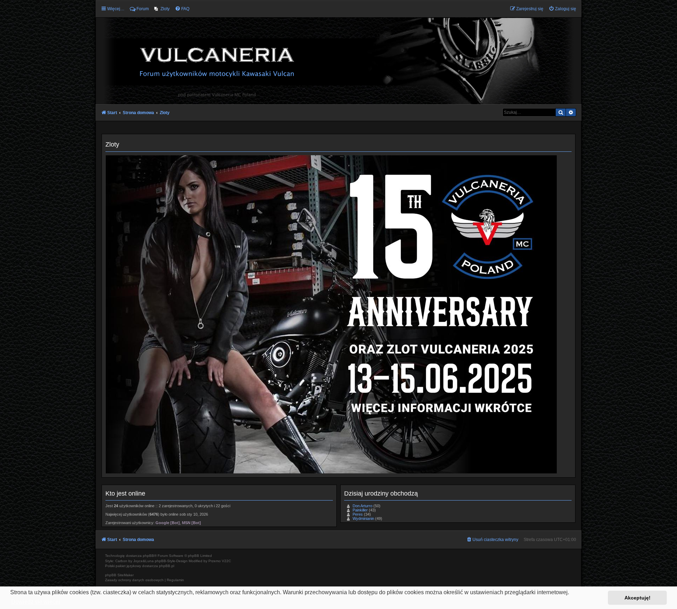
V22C (226, 561)
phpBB (148, 556)
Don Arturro (362, 506)
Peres (358, 514)
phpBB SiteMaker (119, 575)
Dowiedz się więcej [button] (35, 602)
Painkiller (360, 510)
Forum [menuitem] (142, 8)
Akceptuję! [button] (637, 598)
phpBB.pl (166, 566)
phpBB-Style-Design (171, 561)
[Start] (338, 60)
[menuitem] (162, 8)
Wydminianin (363, 518)
